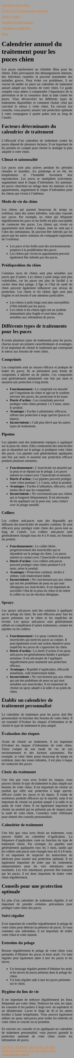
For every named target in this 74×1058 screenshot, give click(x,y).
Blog (5, 34)
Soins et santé (10, 16)
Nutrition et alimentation (17, 22)
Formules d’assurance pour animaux (25, 11)
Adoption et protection (16, 28)
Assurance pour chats (15, 5)
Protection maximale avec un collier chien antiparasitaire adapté (29, 1052)
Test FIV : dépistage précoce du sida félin (28, 1047)
